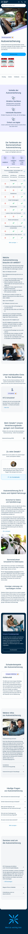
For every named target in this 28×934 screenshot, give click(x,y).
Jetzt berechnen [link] (13, 54)
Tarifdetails (16, 76)
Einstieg (4, 76)
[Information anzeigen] (24, 171)
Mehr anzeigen (12, 242)
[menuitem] (19, 2)
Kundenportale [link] (13, 649)
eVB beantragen (8, 881)
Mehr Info (6, 407)
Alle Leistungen (6, 531)
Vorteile (10, 76)
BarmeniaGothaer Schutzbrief (12, 571)
